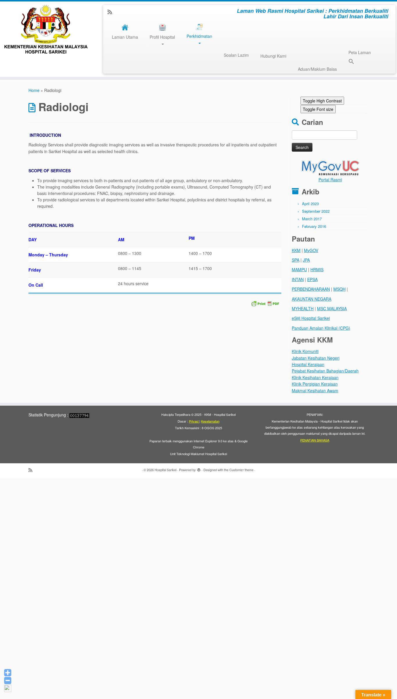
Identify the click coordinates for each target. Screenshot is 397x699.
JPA (306, 260)
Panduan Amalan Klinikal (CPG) (321, 328)
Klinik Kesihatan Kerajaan (315, 377)
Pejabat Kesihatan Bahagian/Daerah (325, 371)
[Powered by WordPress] (199, 468)
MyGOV (311, 250)
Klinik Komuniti (305, 351)
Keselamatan (210, 421)
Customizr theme (241, 469)
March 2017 (312, 218)
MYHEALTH (303, 308)
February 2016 (314, 226)
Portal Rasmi (330, 179)
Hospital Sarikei (165, 469)
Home (34, 90)
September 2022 (316, 211)
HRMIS (316, 269)
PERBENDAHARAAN (311, 289)
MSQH (339, 289)
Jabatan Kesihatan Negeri (315, 358)
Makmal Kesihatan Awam (315, 390)
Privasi (194, 421)
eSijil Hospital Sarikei (311, 318)
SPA (295, 260)
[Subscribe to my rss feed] (112, 11)
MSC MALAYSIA (332, 308)
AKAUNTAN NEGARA (311, 299)
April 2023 (310, 203)
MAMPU (299, 269)
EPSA (312, 279)
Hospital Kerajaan (308, 364)
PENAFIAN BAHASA (314, 440)
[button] (348, 62)
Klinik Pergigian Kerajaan (315, 384)
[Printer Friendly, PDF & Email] (265, 303)
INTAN (298, 279)
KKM (296, 250)
